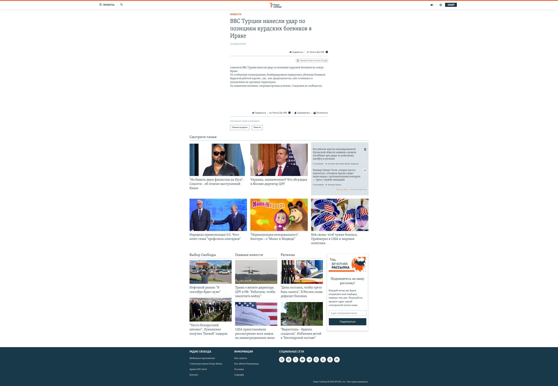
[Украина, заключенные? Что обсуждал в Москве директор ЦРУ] (279, 160)
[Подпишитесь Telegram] (309, 359)
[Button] (296, 52)
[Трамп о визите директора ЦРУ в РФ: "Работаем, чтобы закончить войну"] (256, 272)
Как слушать (240, 358)
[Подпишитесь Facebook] (288, 359)
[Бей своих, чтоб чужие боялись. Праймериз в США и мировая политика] (340, 215)
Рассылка (239, 369)
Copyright (239, 375)
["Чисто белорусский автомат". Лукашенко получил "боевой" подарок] (210, 310)
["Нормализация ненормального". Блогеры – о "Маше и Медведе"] (279, 215)
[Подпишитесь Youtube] (302, 359)
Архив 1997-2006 (198, 369)
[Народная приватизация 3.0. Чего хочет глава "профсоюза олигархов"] (218, 215)
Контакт (193, 375)
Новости (235, 14)
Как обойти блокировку (246, 364)
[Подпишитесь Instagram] (316, 359)
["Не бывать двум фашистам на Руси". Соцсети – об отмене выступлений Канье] (218, 160)
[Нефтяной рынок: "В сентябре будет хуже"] (210, 272)
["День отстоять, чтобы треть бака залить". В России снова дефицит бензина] (302, 272)
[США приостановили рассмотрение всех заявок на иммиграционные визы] (256, 314)
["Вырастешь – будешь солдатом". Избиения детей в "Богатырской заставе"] (302, 314)
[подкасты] (440, 5)
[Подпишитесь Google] (282, 359)
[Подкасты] (330, 359)
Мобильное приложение (202, 358)
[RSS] (323, 359)
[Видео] (432, 5)
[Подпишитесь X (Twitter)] (295, 359)
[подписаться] (337, 359)
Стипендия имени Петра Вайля (205, 364)
